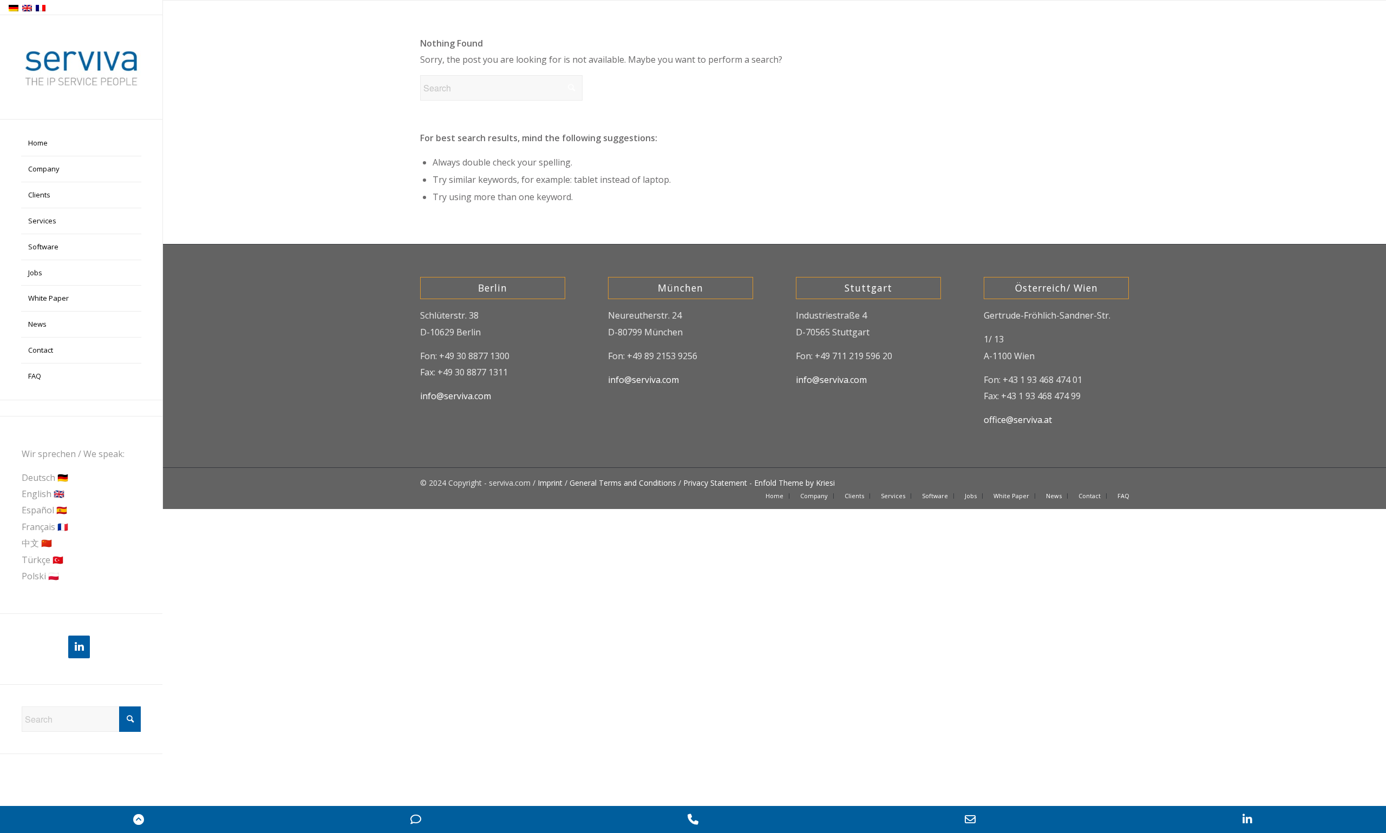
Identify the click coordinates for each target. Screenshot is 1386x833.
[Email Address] (970, 819)
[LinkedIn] (79, 647)
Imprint (550, 483)
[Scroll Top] (138, 819)
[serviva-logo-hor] (81, 67)
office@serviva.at (1018, 420)
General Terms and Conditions (623, 483)
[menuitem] (81, 143)
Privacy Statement (715, 483)
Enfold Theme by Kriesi (794, 483)
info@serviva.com (455, 396)
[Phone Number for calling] (693, 819)
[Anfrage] (415, 819)
